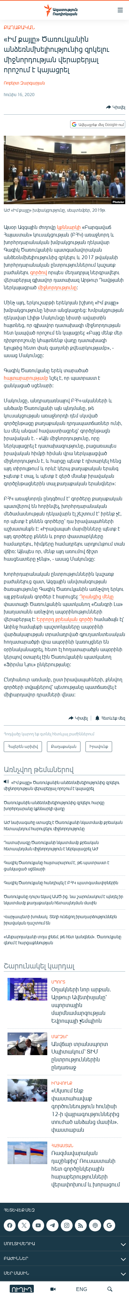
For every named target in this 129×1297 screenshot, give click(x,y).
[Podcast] (95, 1225)
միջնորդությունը (57, 287)
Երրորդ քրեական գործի (65, 619)
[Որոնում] (110, 1289)
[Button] (115, 107)
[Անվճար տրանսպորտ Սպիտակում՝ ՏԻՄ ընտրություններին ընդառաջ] (27, 1044)
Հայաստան (62, 1145)
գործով (38, 272)
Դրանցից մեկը (97, 596)
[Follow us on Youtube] (38, 1225)
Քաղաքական (19, 27)
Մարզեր (59, 1036)
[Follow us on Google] (109, 1225)
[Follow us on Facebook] (10, 1225)
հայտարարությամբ (26, 378)
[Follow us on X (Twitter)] (24, 1225)
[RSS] (81, 1225)
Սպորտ (58, 981)
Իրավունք (61, 1083)
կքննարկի (69, 227)
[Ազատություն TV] (53, 1289)
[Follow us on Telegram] (52, 1225)
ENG (81, 1289)
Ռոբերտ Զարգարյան (24, 82)
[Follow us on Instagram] (67, 1225)
